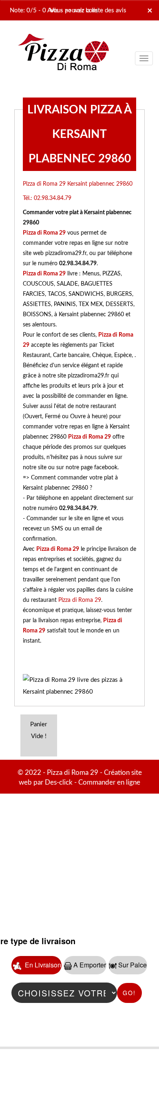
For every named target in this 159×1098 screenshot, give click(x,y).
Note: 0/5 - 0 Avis (34, 10)
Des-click (59, 782)
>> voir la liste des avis (95, 10)
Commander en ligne (109, 782)
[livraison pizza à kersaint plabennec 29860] (63, 38)
